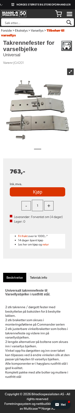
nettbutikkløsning (49, 403)
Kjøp (37, 191)
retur (45, 244)
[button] (61, 404)
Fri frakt (23, 236)
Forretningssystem (17, 403)
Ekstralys (21, 30)
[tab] (14, 277)
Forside (6, 30)
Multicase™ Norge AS (39, 408)
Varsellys (37, 30)
